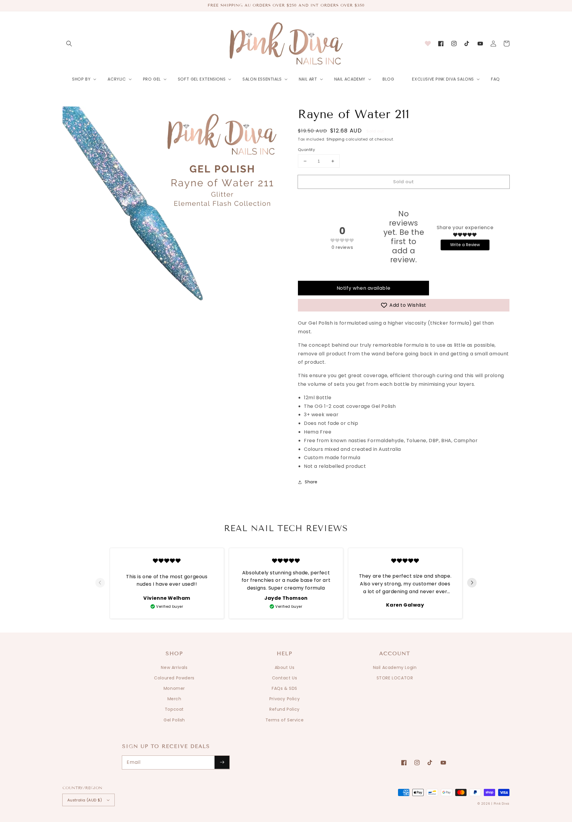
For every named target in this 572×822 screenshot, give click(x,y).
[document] (174, 220)
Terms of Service (284, 720)
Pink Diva (501, 803)
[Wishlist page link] (428, 44)
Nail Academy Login (395, 667)
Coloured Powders (174, 678)
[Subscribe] (221, 762)
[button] (69, 43)
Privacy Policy (284, 699)
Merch (174, 699)
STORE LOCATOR (395, 678)
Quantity (306, 149)
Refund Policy (284, 709)
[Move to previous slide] (100, 583)
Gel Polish (174, 720)
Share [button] (311, 482)
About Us (285, 667)
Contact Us (284, 678)
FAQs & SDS (284, 688)
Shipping (336, 139)
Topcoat (174, 709)
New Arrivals (174, 667)
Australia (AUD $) (84, 800)
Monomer (174, 688)
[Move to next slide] (472, 583)
